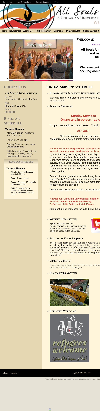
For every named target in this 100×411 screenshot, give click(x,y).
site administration (10, 373)
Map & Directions (23, 2)
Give (56, 2)
